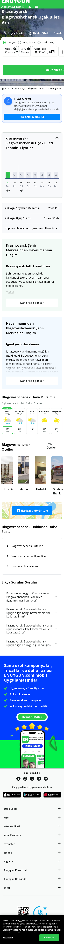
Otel (6, 817)
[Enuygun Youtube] (46, 779)
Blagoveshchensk (36, 88)
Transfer (9, 844)
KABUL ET (49, 937)
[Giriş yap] (30, 7)
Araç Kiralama (12, 835)
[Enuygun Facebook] (18, 779)
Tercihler (8, 937)
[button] (8, 175)
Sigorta (8, 861)
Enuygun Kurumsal (15, 870)
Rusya (22, 88)
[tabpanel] (32, 58)
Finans (8, 852)
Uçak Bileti (12, 88)
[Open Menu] (36, 6)
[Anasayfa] (3, 88)
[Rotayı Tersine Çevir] (18, 51)
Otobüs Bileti (12, 826)
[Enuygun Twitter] (32, 779)
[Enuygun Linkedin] (39, 779)
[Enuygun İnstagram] (25, 779)
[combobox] (10, 52)
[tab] (14, 33)
